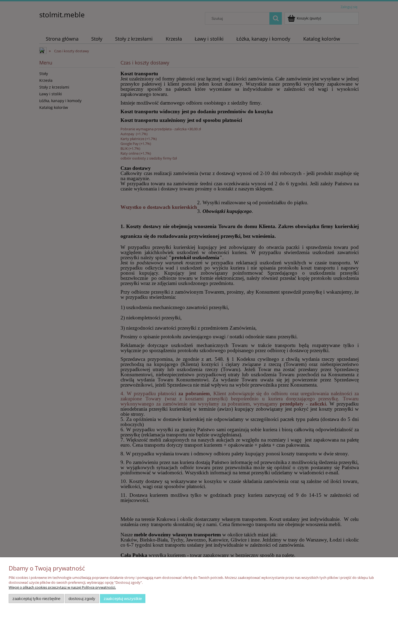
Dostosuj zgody (81, 598)
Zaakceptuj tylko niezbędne (36, 598)
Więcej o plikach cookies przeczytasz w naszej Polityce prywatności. (62, 587)
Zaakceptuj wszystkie (123, 598)
